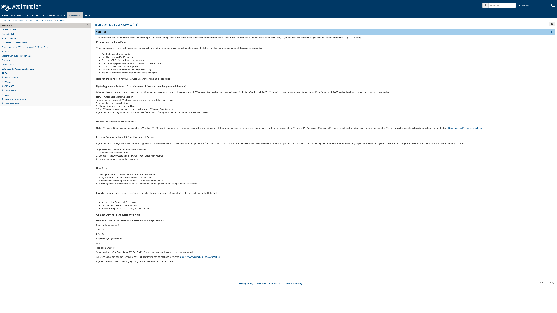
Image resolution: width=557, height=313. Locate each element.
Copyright (6, 60)
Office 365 (9, 86)
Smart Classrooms (10, 38)
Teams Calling (8, 64)
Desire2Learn (10, 90)
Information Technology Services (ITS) (40, 20)
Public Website (11, 77)
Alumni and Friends (53, 15)
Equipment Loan (9, 29)
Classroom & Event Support (14, 42)
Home (4, 15)
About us (261, 283)
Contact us (274, 283)
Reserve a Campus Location (16, 99)
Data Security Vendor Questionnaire (18, 68)
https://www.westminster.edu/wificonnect (200, 256)
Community (75, 15)
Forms (7, 73)
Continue (524, 5)
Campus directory (293, 283)
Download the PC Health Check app (465, 127)
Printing (5, 51)
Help (87, 15)
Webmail (8, 81)
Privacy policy (246, 283)
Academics (17, 15)
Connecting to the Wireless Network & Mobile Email (25, 47)
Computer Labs (8, 34)
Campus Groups (18, 20)
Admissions (32, 15)
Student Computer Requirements (16, 55)
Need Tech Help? (12, 103)
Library (7, 94)
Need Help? (61, 20)
